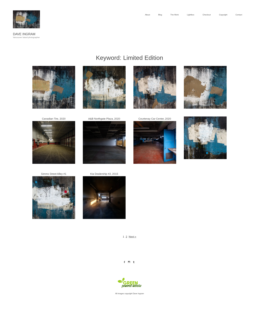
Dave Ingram (24, 34)
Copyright (223, 15)
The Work (174, 15)
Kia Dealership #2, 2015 (104, 195)
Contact (239, 15)
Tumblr (133, 261)
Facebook (124, 261)
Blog (160, 15)
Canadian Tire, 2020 (54, 140)
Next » (132, 236)
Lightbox (190, 15)
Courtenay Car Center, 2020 (154, 140)
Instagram (129, 261)
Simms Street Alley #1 (53, 195)
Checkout (207, 15)
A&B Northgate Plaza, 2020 (104, 140)
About (147, 15)
